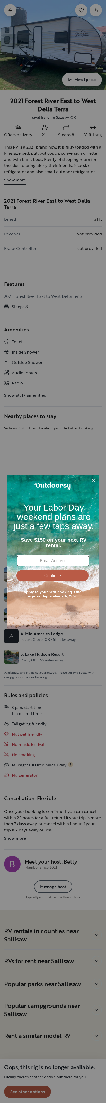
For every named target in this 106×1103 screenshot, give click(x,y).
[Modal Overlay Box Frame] (53, 552)
